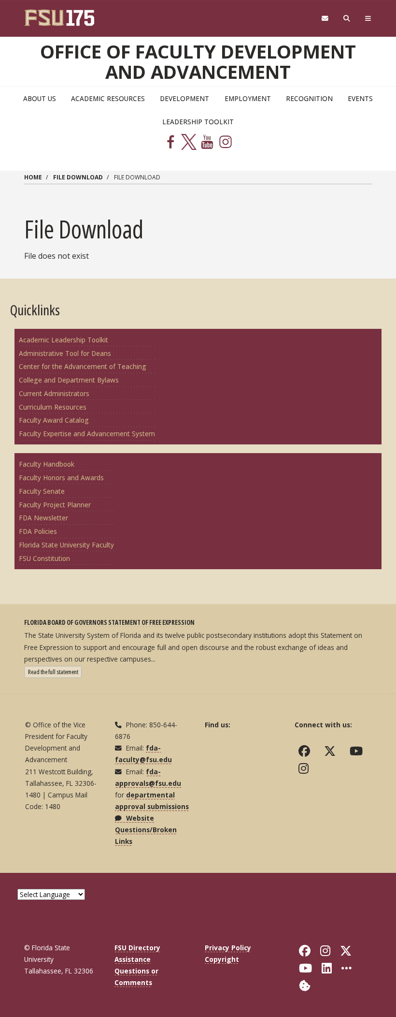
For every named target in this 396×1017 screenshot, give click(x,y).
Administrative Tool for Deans (65, 353)
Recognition (309, 98)
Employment (248, 98)
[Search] (347, 18)
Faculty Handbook (46, 464)
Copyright (222, 959)
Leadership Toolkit (198, 121)
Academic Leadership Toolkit (63, 339)
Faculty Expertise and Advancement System (87, 433)
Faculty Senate (42, 491)
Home (33, 177)
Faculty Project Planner (55, 504)
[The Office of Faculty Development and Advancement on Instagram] (305, 768)
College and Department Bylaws (69, 379)
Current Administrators (54, 393)
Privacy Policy (228, 947)
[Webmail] (325, 18)
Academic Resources (108, 98)
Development (184, 98)
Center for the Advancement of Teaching (82, 366)
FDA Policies (38, 531)
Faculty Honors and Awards (61, 477)
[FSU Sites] (368, 18)
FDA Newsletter (43, 517)
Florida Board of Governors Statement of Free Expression (109, 622)
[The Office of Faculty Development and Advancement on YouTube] (358, 751)
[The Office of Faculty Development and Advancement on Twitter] (332, 751)
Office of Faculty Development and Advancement (198, 61)
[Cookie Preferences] (304, 984)
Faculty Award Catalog (54, 420)
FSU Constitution (44, 558)
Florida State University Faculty (66, 544)
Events (360, 98)
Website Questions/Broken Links (146, 829)
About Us (39, 98)
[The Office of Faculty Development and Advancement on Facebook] (306, 751)
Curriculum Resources (52, 407)
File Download (78, 177)
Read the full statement (55, 671)
